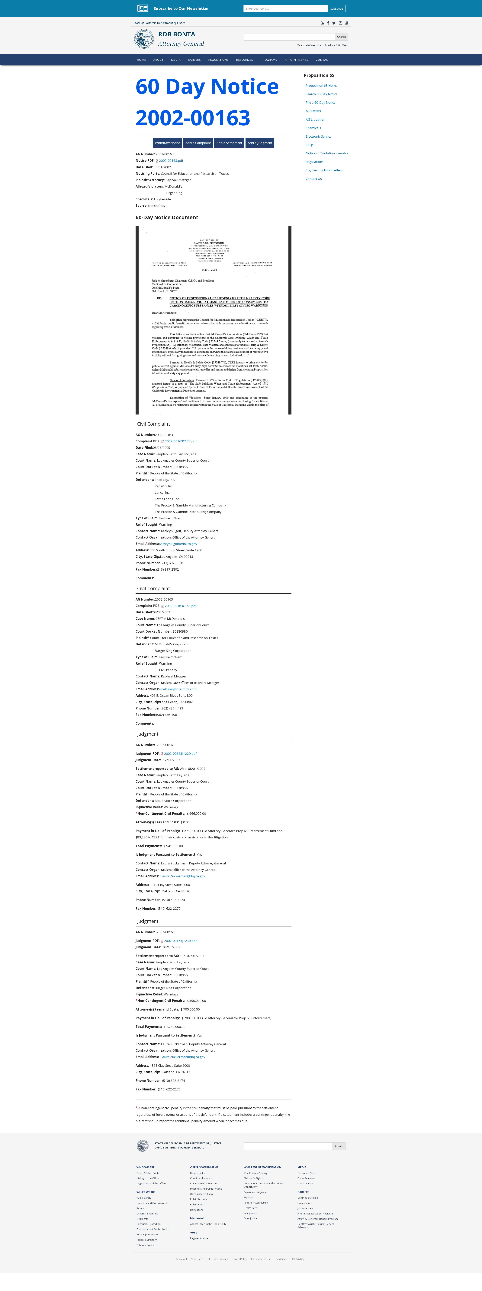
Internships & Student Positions (315, 1213)
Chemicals (313, 128)
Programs (269, 59)
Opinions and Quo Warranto (152, 1203)
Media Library (305, 1183)
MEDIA (302, 1167)
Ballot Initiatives (198, 1173)
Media (176, 59)
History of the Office (148, 1178)
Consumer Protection (149, 1224)
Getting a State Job (307, 1197)
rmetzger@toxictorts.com (178, 689)
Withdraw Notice (167, 143)
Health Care (250, 1208)
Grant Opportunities (148, 1234)
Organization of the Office (151, 1183)
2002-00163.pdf (171, 160)
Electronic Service (319, 136)
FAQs (309, 145)
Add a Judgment (260, 143)
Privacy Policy (239, 1259)
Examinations (305, 1203)
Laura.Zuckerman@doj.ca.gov (183, 876)
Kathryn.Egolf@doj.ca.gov (178, 544)
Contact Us (314, 178)
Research (142, 1208)
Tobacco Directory (147, 1239)
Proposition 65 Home (321, 85)
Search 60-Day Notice (322, 94)
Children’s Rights (253, 1178)
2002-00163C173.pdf (181, 441)
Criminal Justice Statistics (204, 1183)
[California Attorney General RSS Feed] (321, 23)
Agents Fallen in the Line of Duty (208, 1224)
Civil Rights (142, 1219)
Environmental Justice (256, 1192)
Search (341, 37)
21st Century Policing (255, 1173)
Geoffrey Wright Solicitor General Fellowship (316, 1225)
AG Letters (313, 111)
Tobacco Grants (145, 1245)
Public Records (198, 1199)
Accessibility (221, 1259)
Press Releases (306, 1178)
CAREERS (303, 1192)
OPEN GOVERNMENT (204, 1167)
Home (141, 59)
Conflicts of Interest (201, 1178)
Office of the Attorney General (193, 1259)
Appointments (296, 59)
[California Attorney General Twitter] (333, 23)
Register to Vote (199, 1238)
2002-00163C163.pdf (181, 606)
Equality (248, 1197)
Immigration (250, 1213)
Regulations (218, 59)
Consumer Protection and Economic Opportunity (264, 1185)
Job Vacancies (305, 1208)
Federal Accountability (256, 1202)
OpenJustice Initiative (202, 1194)
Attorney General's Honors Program (317, 1219)
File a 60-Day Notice (321, 102)
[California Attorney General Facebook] (327, 23)
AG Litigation (315, 119)
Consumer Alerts (307, 1173)
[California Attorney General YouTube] (345, 23)
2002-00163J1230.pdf (180, 941)
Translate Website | (322, 45)
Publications (197, 1204)
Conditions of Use (261, 1259)
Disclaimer (281, 1259)
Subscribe (336, 8)
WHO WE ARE (146, 1167)
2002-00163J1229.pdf (180, 753)
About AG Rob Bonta (148, 1173)
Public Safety (144, 1197)
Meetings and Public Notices (206, 1188)
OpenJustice (251, 1218)
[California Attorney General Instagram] (339, 23)
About (158, 59)
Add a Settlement (229, 143)
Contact (323, 59)
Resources (244, 59)
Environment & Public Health (152, 1229)
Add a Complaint (198, 143)
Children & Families (147, 1213)
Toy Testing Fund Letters (324, 170)
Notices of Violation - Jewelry (327, 153)
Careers (194, 59)
